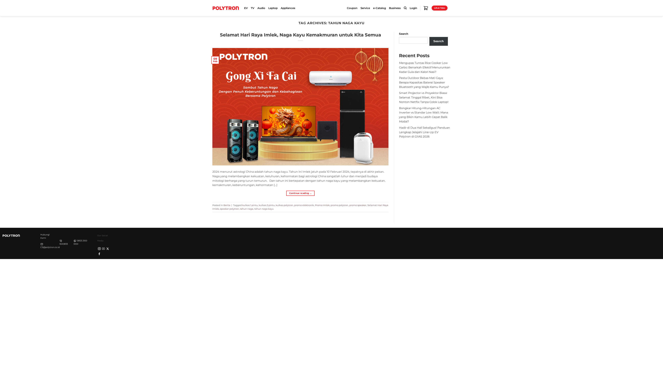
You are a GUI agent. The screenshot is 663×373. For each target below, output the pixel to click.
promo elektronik (304, 205)
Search (403, 33)
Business (395, 8)
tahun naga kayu (264, 208)
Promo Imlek (322, 205)
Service (365, 8)
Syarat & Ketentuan (418, 265)
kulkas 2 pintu (267, 205)
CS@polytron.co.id (50, 247)
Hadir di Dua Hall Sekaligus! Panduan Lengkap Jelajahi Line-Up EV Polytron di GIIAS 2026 (424, 132)
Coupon (352, 8)
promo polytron (339, 205)
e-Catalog (379, 8)
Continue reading (300, 193)
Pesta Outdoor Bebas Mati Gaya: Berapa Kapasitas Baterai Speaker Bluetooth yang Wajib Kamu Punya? (424, 82)
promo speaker (357, 205)
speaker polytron (229, 208)
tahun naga (246, 208)
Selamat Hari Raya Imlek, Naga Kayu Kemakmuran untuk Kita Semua (300, 34)
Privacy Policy (396, 265)
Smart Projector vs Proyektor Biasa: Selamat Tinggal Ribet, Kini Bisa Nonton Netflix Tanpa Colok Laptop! (423, 97)
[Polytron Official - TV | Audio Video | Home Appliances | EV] (225, 8)
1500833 (63, 244)
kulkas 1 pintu (250, 205)
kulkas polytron (284, 205)
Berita (226, 205)
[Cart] (426, 8)
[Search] (405, 8)
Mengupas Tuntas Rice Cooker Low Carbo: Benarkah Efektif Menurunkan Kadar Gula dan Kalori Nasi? (424, 67)
